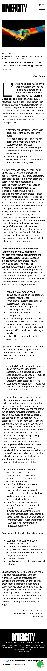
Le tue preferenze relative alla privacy (26, 661)
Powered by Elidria (23, 651)
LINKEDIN (29, 643)
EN (43, 5)
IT (40, 5)
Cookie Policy (28, 649)
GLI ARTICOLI (7, 54)
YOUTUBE (39, 643)
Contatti (8, 643)
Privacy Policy (18, 649)
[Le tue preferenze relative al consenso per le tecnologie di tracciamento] (43, 667)
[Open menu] (42, 10)
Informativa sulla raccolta (14, 664)
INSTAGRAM (19, 643)
